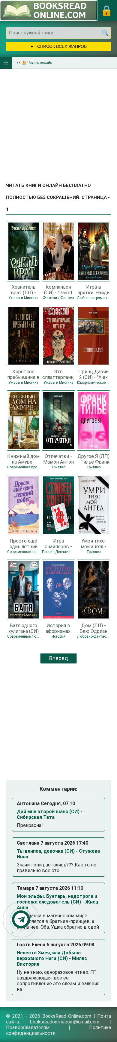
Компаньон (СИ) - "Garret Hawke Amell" (58, 289)
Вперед (58, 658)
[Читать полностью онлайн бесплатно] (49, 10)
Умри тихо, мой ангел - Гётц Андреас (93, 543)
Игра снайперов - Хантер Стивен (58, 543)
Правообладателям (28, 1027)
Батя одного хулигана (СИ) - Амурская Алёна (23, 628)
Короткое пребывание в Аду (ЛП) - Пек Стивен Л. (23, 374)
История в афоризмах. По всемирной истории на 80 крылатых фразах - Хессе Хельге (58, 628)
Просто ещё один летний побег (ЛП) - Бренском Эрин (24, 543)
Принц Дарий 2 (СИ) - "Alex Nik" (93, 374)
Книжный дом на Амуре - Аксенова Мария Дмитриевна (23, 458)
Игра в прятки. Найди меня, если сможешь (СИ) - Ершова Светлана (93, 289)
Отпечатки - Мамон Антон (58, 458)
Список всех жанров (61, 46)
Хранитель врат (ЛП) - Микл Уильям (23, 289)
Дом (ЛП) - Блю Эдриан (93, 628)
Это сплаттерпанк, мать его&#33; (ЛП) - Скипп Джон (58, 374)
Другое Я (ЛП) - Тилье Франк (93, 458)
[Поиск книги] (105, 32)
